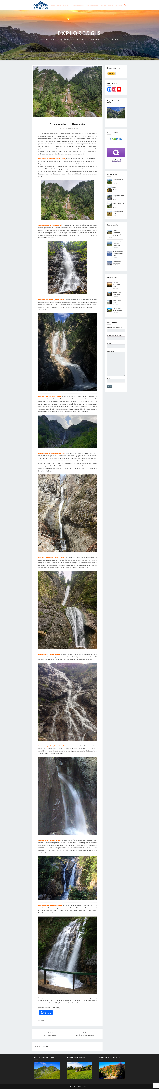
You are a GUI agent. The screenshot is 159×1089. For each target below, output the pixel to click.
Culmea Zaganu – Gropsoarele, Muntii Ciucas (117, 263)
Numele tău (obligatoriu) (114, 327)
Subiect (109, 343)
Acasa (53, 5)
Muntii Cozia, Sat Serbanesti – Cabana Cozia (117, 243)
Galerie (110, 5)
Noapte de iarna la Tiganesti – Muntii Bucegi (118, 253)
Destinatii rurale (92, 5)
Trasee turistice (62, 5)
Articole (103, 5)
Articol (42, 1020)
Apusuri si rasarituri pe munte (116, 284)
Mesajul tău (110, 351)
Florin (76, 128)
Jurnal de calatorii (78, 5)
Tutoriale (118, 5)
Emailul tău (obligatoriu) (114, 335)
